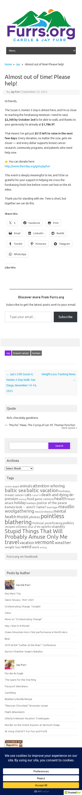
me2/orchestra (44, 511)
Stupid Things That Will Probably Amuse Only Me (36, 534)
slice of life (34, 526)
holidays (31, 503)
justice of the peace (52, 503)
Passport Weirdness (16, 686)
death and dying (54, 494)
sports (46, 526)
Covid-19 (36, 495)
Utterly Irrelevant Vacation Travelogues (27, 718)
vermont (44, 542)
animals (26, 486)
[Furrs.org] (41, 40)
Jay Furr (15, 91)
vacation (27, 542)
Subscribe (65, 317)
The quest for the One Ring (20, 679)
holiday (20, 503)
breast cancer (21, 353)
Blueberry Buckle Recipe (18, 699)
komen (36, 353)
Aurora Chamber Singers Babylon (24, 651)
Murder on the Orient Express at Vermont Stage (32, 725)
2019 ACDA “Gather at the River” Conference (30, 645)
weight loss (13, 547)
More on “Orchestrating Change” (23, 619)
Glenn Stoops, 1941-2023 (19, 599)
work (35, 547)
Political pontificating (47, 523)
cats (27, 494)
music (23, 516)
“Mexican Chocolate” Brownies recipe (26, 705)
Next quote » (69, 427)
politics (68, 523)
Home (8, 64)
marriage (52, 507)
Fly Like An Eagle (14, 673)
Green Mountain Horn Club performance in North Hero (36, 632)
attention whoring (49, 486)
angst (15, 486)
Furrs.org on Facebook (22, 556)
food (30, 499)
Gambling (10, 692)
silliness (21, 526)
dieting (22, 499)
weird (26, 546)
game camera (44, 499)
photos (34, 517)
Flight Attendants (15, 712)
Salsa (8, 612)
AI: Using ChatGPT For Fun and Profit (26, 731)
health (60, 498)
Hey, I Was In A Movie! (17, 625)
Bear (7, 638)
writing (43, 547)
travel (12, 542)
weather (63, 542)
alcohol (8, 486)
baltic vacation (42, 490)
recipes (10, 526)
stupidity (58, 526)
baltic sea (15, 490)
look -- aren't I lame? (31, 507)
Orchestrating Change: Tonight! (23, 606)
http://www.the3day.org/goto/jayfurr (27, 166)
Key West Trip (13, 593)
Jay (18, 64)
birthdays (64, 491)
